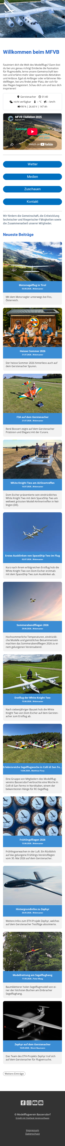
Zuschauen (32, 189)
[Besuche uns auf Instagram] (29, 1103)
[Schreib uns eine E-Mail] (40, 1103)
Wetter (32, 164)
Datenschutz (32, 1133)
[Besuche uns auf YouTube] (34, 1103)
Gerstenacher (28, 96)
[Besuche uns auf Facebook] (23, 1103)
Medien (32, 177)
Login (41, 10)
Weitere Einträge (14, 1073)
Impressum (32, 1130)
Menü (57, 9)
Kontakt (32, 201)
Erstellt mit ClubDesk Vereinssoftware (32, 1118)
